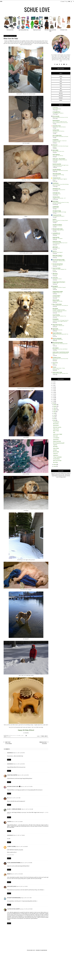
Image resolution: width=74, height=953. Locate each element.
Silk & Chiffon (55, 446)
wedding (60, 100)
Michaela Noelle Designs (58, 229)
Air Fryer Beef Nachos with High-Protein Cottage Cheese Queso (60, 166)
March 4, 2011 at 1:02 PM (21, 886)
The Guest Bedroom (56, 458)
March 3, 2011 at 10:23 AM (17, 873)
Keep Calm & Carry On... (58, 324)
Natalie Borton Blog (57, 241)
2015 (53, 396)
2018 (53, 390)
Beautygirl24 (55, 286)
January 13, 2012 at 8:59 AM (26, 908)
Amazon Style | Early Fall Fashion (59, 126)
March (54, 420)
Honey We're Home (57, 125)
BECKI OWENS (55, 150)
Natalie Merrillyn (56, 237)
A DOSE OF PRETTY (56, 295)
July (54, 413)
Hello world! (55, 274)
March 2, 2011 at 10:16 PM (26, 786)
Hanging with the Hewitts (58, 291)
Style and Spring (55, 423)
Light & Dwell (55, 328)
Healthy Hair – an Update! (58, 238)
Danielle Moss (55, 183)
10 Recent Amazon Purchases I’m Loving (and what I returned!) (61, 203)
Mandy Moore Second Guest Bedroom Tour (60, 354)
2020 (53, 387)
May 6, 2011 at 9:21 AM (26, 897)
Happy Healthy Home (57, 333)
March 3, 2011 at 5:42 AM (16, 821)
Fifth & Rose (55, 273)
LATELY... (54, 363)
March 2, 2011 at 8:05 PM (19, 763)
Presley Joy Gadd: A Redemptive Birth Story (60, 344)
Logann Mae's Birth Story (58, 339)
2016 (53, 394)
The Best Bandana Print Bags (58, 174)
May (54, 416)
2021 (53, 385)
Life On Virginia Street (57, 135)
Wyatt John (61, 95)
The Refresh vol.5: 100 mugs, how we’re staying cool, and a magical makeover (60, 321)
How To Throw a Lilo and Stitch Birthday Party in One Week (61, 185)
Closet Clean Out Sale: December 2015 (60, 373)
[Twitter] (57, 64)
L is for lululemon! (56, 437)
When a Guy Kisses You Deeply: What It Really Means (60, 221)
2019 (53, 389)
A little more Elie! (56, 429)
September (55, 409)
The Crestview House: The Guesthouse (60, 305)
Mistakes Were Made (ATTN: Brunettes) (60, 170)
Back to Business (56, 425)
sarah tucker (55, 277)
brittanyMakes (55, 319)
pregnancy (61, 97)
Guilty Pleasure (55, 455)
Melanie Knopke (56, 300)
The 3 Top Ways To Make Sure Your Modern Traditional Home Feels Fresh (60, 122)
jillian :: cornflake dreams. (14, 809)
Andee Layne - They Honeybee (59, 158)
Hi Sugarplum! (55, 139)
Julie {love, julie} (11, 886)
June (54, 415)
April (54, 418)
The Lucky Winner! (56, 421)
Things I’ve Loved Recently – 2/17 (59, 198)
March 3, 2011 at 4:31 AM (14, 797)
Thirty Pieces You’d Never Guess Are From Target (60, 160)
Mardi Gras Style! (56, 451)
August (54, 411)
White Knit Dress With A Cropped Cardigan (59, 288)
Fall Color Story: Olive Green (58, 151)
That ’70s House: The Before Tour (59, 316)
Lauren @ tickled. (10, 854)
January (54, 466)
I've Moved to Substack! (57, 225)
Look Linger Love (56, 192)
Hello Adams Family (57, 173)
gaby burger (55, 247)
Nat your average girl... (57, 338)
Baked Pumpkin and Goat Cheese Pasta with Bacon (60, 359)
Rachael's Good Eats (57, 164)
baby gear (61, 93)
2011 (53, 403)
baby (61, 88)
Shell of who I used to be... (57, 427)
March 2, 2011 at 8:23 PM (23, 775)
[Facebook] (61, 1)
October (54, 408)
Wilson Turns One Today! (57, 460)
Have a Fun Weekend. (57, 108)
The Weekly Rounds (56, 193)
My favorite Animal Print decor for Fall (60, 117)
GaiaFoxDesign (44, 950)
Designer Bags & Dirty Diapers (59, 282)
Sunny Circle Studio (56, 268)
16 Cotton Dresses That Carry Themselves (58, 132)
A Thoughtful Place (56, 112)
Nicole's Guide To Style (57, 372)
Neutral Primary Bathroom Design (59, 211)
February (54, 464)
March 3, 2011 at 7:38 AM (19, 835)
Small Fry (54, 219)
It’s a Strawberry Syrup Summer (59, 189)
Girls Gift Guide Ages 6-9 (57, 265)
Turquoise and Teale (57, 215)
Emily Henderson (56, 120)
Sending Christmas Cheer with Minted (60, 349)
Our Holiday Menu (56, 296)
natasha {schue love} (13, 786)
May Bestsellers (56, 207)
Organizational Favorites (57, 329)
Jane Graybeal (55, 348)
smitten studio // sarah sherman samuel (61, 352)
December (55, 404)
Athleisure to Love (56, 234)
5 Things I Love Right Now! (57, 457)
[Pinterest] (59, 64)
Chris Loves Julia (56, 116)
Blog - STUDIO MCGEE (57, 304)
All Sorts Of (55, 145)
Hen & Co (55, 251)
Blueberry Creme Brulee (57, 441)
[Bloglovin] (64, 64)
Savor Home (55, 362)
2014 (53, 397)
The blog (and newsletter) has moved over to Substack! (60, 243)
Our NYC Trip (55, 283)
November (55, 406)
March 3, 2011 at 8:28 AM (22, 846)
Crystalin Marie (56, 206)
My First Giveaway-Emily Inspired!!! (58, 443)
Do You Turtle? (55, 436)
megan (9, 873)
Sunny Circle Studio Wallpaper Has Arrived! (59, 270)
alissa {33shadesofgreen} (14, 862)
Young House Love (56, 178)
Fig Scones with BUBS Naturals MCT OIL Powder (60, 335)
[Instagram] (61, 64)
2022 (53, 383)
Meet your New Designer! (58, 252)
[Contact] (66, 64)
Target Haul (55, 444)
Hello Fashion (55, 201)
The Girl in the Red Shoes (58, 264)
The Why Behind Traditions (58, 113)
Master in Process (56, 430)
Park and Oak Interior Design (58, 259)
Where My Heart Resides (58, 342)
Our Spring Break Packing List (58, 216)
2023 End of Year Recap (57, 256)
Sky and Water (55, 462)
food (61, 78)
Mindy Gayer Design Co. (57, 255)
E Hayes (9, 821)
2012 (53, 401)
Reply (9, 759)
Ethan (61, 85)
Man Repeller (55, 308)
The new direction (56, 248)
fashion (60, 76)
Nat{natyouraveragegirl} (14, 897)
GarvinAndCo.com (56, 188)
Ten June (54, 367)
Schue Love (37, 9)
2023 (53, 382)
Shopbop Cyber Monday (57, 301)
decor (61, 81)
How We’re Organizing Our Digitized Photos (60, 179)
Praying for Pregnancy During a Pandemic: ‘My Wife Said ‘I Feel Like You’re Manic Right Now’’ (59, 310)
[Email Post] (26, 735)
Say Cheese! (55, 450)
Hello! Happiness (56, 154)
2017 (53, 392)
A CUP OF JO (55, 107)
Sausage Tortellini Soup (57, 292)
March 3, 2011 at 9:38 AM (26, 862)
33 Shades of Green (57, 357)
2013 (53, 399)
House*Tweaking (56, 315)
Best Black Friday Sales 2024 (58, 230)
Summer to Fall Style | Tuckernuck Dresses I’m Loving (59, 141)
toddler (60, 90)
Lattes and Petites (56, 448)
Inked (54, 432)
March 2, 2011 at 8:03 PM (19, 752)
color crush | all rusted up (58, 155)
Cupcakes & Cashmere (57, 224)
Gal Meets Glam (56, 130)
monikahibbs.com (56, 233)
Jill (8, 797)
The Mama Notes (56, 197)
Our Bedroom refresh (57, 278)
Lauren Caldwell (11, 846)
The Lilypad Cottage (57, 210)
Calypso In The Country (13, 909)
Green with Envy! (55, 439)
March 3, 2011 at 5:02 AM (27, 809)
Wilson (9, 736)
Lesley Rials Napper (12, 775)
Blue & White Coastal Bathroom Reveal (60, 136)
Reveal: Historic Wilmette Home (59, 260)
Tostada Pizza (55, 453)
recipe (61, 83)
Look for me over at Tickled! (57, 434)
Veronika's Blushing (57, 169)
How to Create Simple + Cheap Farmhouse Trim (59, 369)
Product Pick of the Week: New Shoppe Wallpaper (60, 146)
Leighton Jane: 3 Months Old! (58, 325)
